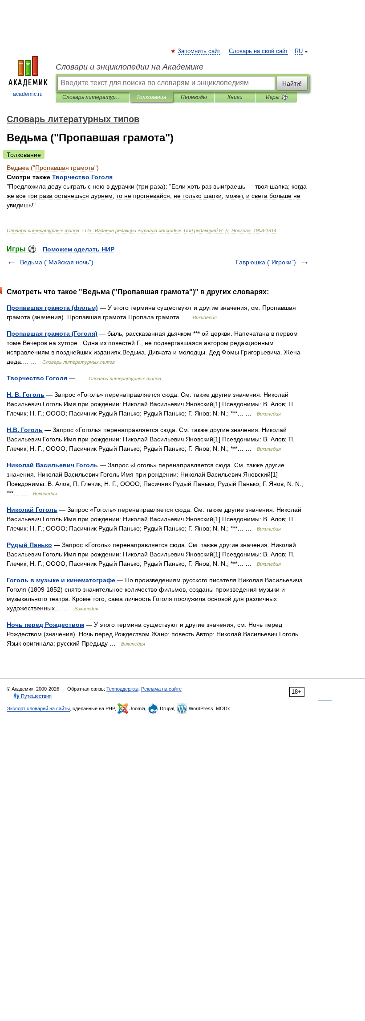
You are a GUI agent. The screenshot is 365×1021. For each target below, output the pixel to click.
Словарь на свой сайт (258, 51)
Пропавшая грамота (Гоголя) (52, 333)
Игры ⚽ (277, 97)
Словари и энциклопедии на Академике (129, 66)
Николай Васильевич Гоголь (52, 465)
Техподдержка (122, 689)
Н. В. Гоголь (26, 394)
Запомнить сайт (199, 51)
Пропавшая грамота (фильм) (52, 307)
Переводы (194, 97)
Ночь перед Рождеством (45, 624)
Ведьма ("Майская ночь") (56, 262)
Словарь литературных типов (92, 97)
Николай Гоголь (32, 509)
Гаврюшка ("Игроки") (266, 262)
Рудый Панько (29, 544)
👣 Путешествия (32, 696)
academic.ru (28, 94)
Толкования (151, 97)
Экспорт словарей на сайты (38, 708)
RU (299, 51)
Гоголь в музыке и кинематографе (61, 580)
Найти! (292, 83)
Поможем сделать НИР (78, 249)
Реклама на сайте (161, 689)
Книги (235, 97)
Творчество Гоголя (37, 378)
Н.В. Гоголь (25, 429)
